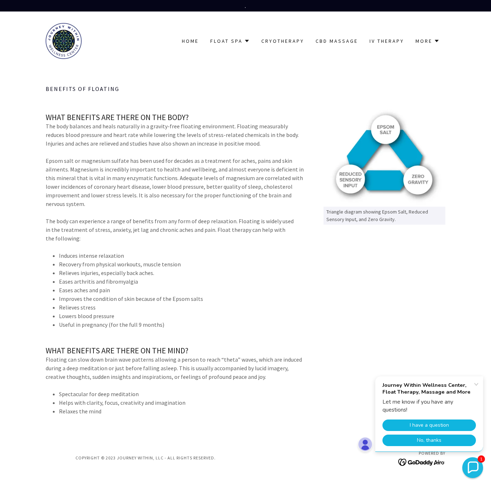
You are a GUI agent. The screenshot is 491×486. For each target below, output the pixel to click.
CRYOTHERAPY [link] (282, 41)
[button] (230, 41)
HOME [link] (190, 41)
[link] (64, 40)
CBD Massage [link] (337, 41)
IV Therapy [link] (387, 41)
